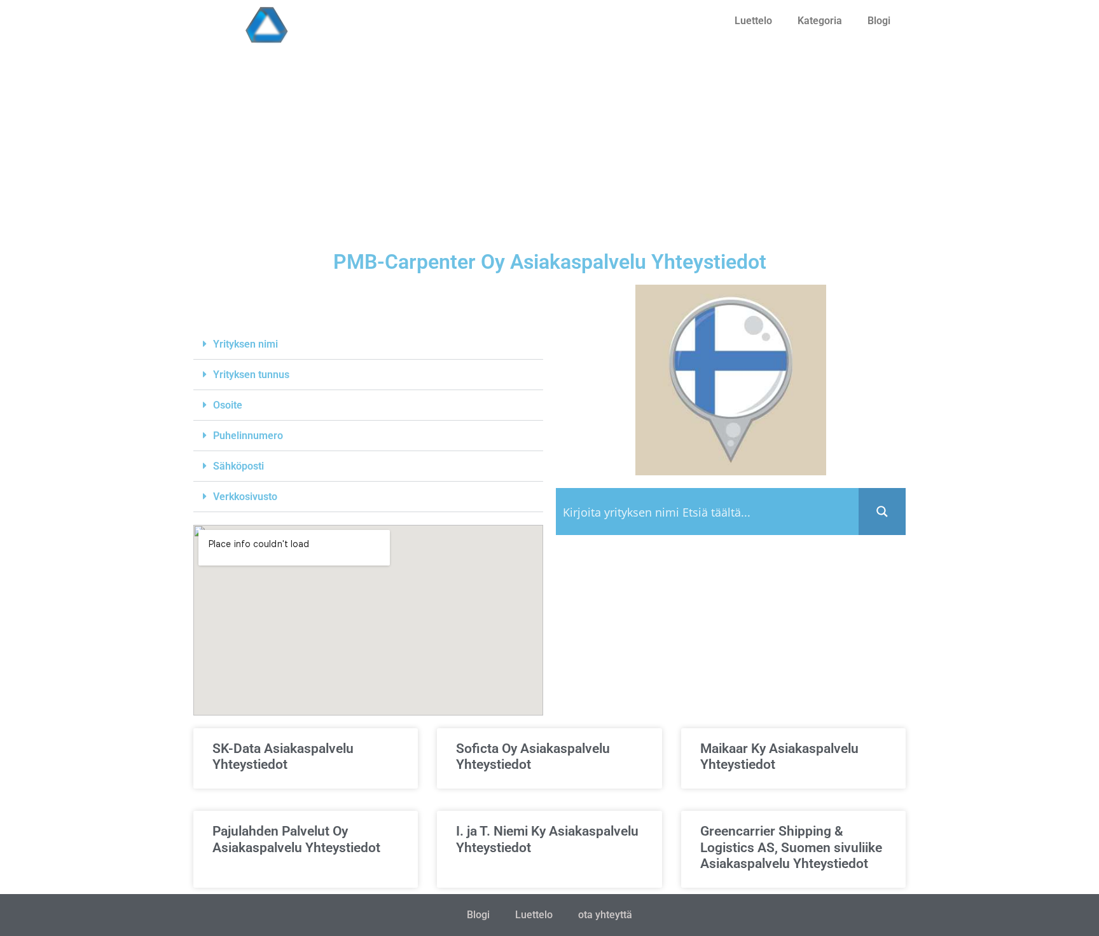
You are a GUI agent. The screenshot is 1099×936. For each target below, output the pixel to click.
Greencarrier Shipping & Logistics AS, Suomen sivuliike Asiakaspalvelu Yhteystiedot (791, 847)
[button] (368, 344)
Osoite (227, 405)
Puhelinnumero (248, 436)
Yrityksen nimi (245, 344)
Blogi (878, 21)
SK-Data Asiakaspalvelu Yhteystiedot (283, 756)
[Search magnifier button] (882, 511)
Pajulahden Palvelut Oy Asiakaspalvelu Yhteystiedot (296, 839)
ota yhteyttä (605, 915)
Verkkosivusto (245, 497)
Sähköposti (238, 466)
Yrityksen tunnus (251, 375)
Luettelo (753, 21)
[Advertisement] (549, 150)
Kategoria (820, 21)
